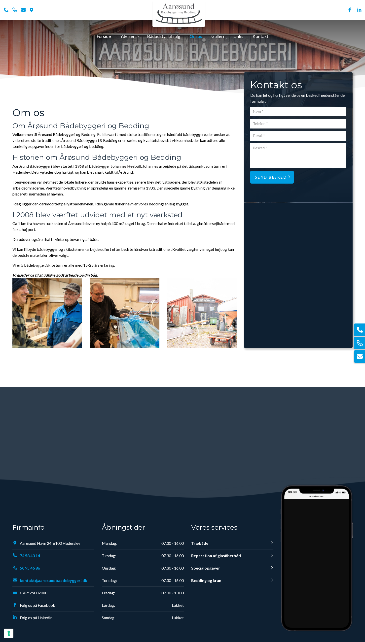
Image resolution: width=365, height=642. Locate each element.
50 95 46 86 (30, 568)
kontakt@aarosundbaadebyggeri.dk (53, 580)
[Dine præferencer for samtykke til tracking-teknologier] (8, 633)
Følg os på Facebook (37, 605)
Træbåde (199, 543)
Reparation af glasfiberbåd (216, 555)
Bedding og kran (206, 580)
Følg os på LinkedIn (36, 617)
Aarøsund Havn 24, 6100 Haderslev (50, 543)
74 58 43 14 (30, 555)
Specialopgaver (205, 568)
